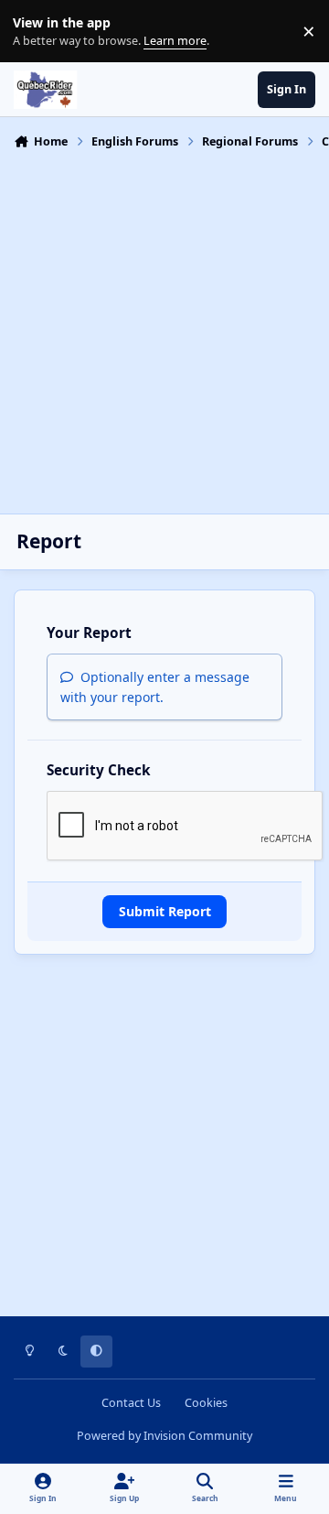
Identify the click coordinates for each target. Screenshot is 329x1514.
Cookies (206, 1403)
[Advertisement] (164, 329)
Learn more (35, 31)
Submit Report (165, 911)
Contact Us (131, 1403)
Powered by (164, 1436)
